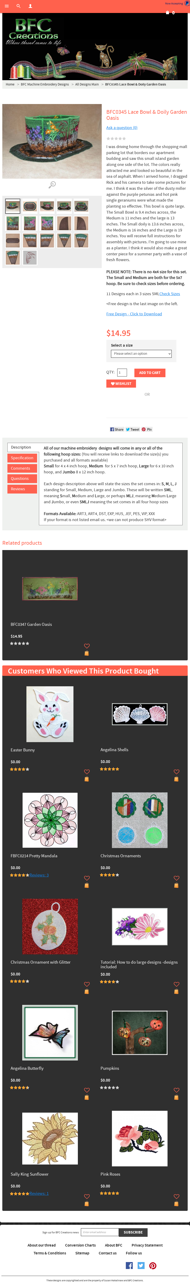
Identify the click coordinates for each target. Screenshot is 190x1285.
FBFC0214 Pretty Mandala (34, 856)
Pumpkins (110, 1068)
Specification (22, 458)
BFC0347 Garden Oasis (31, 624)
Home (10, 84)
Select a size (122, 345)
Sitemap (82, 1253)
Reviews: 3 (39, 875)
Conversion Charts (80, 1245)
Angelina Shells (114, 750)
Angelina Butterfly (27, 1068)
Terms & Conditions (50, 1253)
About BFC (113, 1245)
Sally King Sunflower (30, 1174)
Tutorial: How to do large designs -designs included (139, 965)
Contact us (108, 1253)
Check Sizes (169, 294)
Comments (20, 468)
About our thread (42, 1245)
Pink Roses (110, 1174)
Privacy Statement (147, 1245)
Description (21, 447)
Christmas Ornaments (121, 856)
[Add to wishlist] (87, 646)
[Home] (33, 32)
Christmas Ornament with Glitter (41, 962)
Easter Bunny (23, 750)
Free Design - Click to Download (134, 314)
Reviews (18, 489)
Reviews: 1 (39, 1193)
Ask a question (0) (121, 127)
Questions (20, 478)
